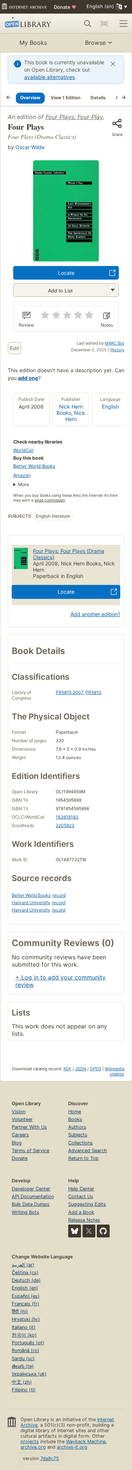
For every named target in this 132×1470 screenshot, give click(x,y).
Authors (77, 1127)
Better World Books (34, 466)
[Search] (88, 23)
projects (30, 1441)
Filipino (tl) (24, 1389)
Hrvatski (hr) (26, 1319)
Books (75, 1119)
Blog (17, 1143)
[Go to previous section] (8, 98)
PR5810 (93, 692)
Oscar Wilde (29, 147)
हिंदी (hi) (20, 1311)
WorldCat (23, 450)
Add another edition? (95, 614)
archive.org (33, 1447)
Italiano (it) (24, 1327)
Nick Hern (75, 416)
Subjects (77, 1134)
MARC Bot (114, 343)
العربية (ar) (23, 1265)
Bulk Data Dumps (31, 1204)
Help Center (81, 1189)
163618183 (67, 817)
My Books (33, 42)
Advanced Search (87, 1150)
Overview (30, 97)
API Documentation (33, 1196)
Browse (95, 42)
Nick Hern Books (69, 409)
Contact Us (80, 1196)
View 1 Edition (65, 97)
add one (28, 378)
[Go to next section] (123, 98)
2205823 (65, 825)
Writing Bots (25, 1212)
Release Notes (84, 1220)
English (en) (25, 1288)
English (110, 406)
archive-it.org (72, 1447)
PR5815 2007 (69, 692)
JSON (80, 1068)
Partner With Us (29, 1127)
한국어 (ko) (24, 1335)
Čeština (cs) (25, 1272)
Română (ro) (25, 1350)
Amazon (21, 475)
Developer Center (31, 1189)
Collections (80, 1143)
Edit (14, 348)
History (117, 349)
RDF (67, 1068)
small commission (49, 500)
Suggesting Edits (87, 1204)
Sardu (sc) (23, 1358)
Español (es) (26, 1296)
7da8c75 (49, 1458)
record (59, 895)
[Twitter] (88, 1231)
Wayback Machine (86, 1441)
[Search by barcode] (104, 23)
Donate (65, 7)
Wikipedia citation (114, 1071)
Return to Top (83, 1158)
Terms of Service (30, 1150)
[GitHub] (103, 1231)
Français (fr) (25, 1304)
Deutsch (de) (26, 1280)
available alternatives (49, 77)
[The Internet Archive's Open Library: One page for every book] (28, 23)
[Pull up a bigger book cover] (66, 259)
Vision (18, 1111)
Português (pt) (28, 1342)
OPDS (95, 1068)
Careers (20, 1134)
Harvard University (31, 902)
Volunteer (22, 1119)
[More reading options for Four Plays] (112, 290)
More (23, 484)
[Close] (113, 64)
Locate (66, 273)
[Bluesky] (74, 1231)
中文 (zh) (22, 1382)
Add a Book (81, 1212)
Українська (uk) (29, 1374)
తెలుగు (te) (23, 1366)
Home (74, 1111)
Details (98, 97)
